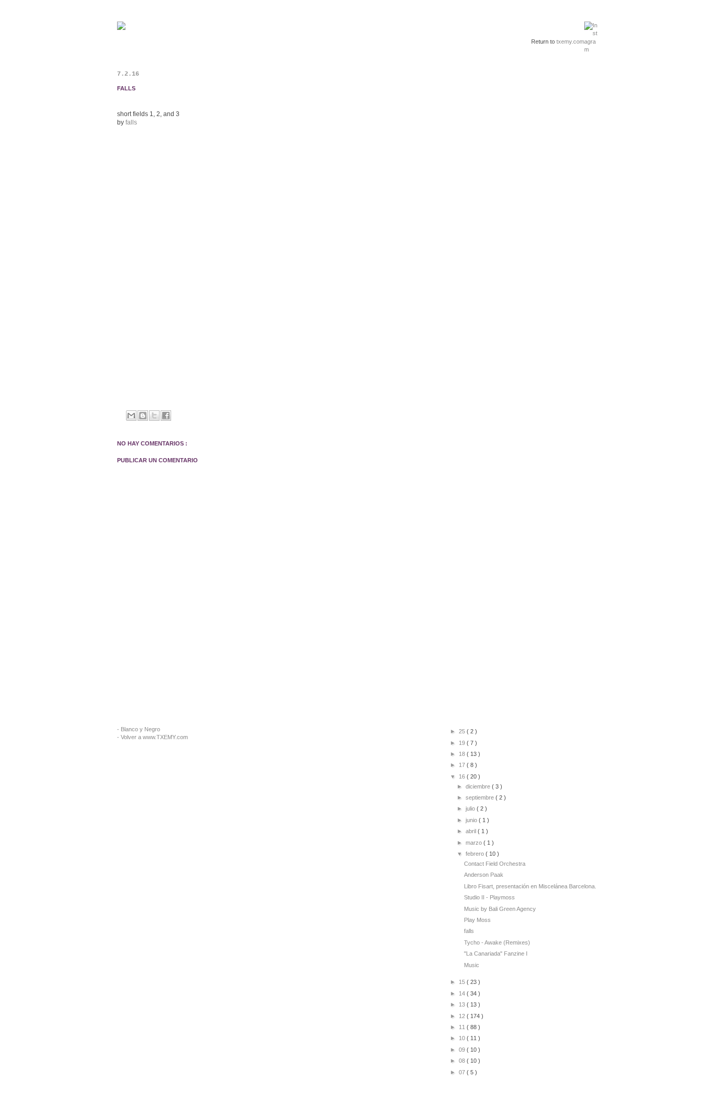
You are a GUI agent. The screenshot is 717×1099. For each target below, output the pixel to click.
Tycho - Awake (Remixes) (497, 942)
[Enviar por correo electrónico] (131, 415)
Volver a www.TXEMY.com (154, 737)
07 (463, 1072)
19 (463, 743)
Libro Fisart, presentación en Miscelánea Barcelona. (530, 886)
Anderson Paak (483, 875)
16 (463, 776)
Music (471, 965)
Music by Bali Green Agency (500, 909)
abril (472, 831)
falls (131, 122)
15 (463, 982)
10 (463, 1038)
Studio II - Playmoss (489, 897)
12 (463, 1016)
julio (471, 808)
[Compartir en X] (154, 415)
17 (463, 765)
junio (472, 820)
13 (463, 1004)
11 (463, 1027)
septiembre (480, 797)
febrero (476, 854)
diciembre (479, 786)
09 (463, 1049)
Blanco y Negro (140, 729)
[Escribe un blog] (143, 415)
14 (463, 993)
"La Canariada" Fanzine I (496, 953)
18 (463, 754)
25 (463, 731)
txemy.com (570, 41)
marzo (474, 842)
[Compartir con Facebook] (166, 415)
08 (463, 1060)
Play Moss (477, 920)
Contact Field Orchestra (494, 863)
